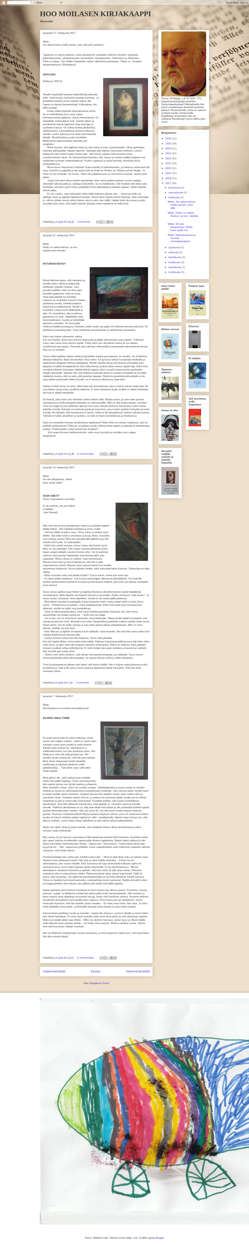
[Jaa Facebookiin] (108, 222)
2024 (168, 148)
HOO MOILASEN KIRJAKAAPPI (95, 14)
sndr (135, 1237)
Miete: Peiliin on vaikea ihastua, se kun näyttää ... (183, 215)
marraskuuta (176, 192)
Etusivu (95, 971)
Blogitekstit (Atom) (99, 983)
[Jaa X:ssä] (105, 222)
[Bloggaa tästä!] (101, 222)
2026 (168, 138)
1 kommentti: (84, 221)
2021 (168, 163)
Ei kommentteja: (86, 453)
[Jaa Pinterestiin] (112, 222)
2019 (168, 173)
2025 (168, 143)
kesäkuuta (174, 262)
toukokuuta (175, 267)
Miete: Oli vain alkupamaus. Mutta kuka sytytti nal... (180, 227)
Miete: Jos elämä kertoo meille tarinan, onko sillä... (181, 204)
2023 (168, 153)
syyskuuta (174, 247)
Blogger (160, 1237)
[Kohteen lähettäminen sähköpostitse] (98, 222)
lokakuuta (174, 197)
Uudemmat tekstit (54, 971)
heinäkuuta (175, 257)
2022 (168, 158)
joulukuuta (174, 187)
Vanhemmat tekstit (138, 971)
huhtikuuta (174, 272)
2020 (168, 168)
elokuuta (173, 252)
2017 (168, 183)
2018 (168, 178)
